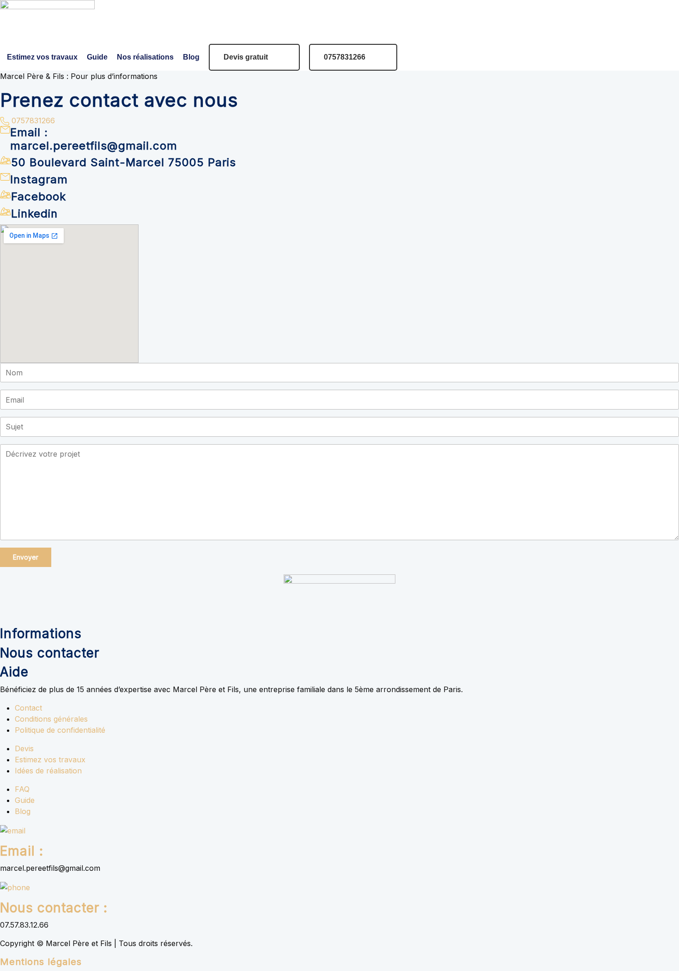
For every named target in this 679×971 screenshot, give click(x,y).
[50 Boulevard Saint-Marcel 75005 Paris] (5, 159)
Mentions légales (41, 961)
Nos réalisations (145, 57)
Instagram (39, 179)
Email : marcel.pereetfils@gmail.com (93, 139)
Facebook (38, 196)
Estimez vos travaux (42, 57)
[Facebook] (5, 193)
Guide (97, 57)
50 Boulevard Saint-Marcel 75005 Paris (123, 162)
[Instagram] (5, 176)
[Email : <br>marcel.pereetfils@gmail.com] (5, 128)
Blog (191, 57)
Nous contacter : (54, 908)
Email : (21, 851)
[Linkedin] (5, 210)
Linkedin (34, 213)
